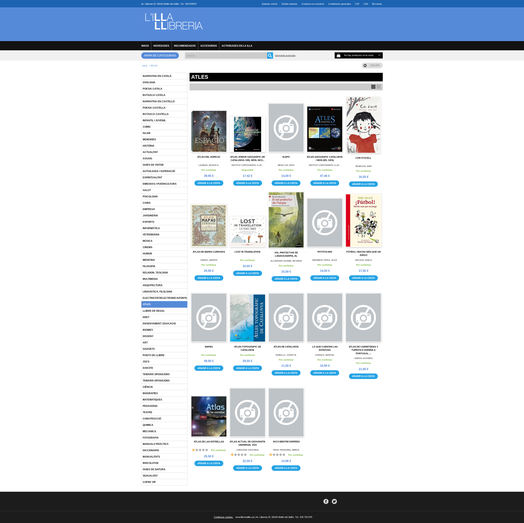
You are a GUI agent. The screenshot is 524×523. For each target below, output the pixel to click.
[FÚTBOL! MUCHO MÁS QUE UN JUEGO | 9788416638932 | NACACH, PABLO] (363, 219)
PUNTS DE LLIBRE (154, 355)
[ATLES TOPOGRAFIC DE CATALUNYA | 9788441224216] (247, 314)
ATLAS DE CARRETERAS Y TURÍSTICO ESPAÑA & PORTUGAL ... (363, 350)
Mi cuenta (377, 4)
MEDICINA (149, 260)
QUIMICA (148, 425)
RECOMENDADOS (185, 45)
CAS (366, 4)
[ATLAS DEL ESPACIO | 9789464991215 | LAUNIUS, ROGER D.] (209, 125)
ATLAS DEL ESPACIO (208, 157)
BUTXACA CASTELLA (156, 114)
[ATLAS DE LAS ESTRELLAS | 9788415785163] (209, 409)
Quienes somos (270, 4)
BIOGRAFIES (150, 393)
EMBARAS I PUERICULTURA (160, 183)
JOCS (146, 361)
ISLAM (146, 133)
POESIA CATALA (152, 88)
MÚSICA (147, 241)
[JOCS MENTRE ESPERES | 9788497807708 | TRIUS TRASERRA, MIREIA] (286, 409)
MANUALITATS (151, 456)
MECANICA (149, 431)
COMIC (147, 126)
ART (145, 342)
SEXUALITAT (150, 475)
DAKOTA (148, 368)
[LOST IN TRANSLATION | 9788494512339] (247, 219)
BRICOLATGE (151, 463)
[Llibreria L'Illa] (173, 34)
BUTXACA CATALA (154, 95)
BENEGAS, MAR (364, 166)
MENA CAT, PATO (286, 165)
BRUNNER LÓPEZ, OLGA (324, 260)
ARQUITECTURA (153, 285)
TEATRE (147, 412)
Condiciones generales (339, 4)
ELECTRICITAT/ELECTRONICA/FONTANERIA (169, 298)
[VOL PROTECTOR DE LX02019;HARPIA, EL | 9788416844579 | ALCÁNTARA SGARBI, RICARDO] (286, 219)
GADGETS (149, 349)
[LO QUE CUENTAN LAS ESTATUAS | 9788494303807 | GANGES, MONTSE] (324, 314)
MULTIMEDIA (150, 279)
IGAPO (286, 157)
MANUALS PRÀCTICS (155, 444)
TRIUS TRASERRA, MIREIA (286, 450)
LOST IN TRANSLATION (247, 252)
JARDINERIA (150, 215)
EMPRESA (149, 209)
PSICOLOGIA (150, 196)
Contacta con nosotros (313, 4)
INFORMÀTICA (151, 228)
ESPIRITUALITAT (152, 177)
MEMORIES (149, 139)
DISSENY (148, 336)
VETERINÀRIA (151, 234)
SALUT (147, 190)
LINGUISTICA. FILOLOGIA (157, 291)
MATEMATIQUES (152, 399)
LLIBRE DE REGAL (154, 310)
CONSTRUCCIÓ (152, 418)
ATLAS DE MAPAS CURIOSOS (209, 252)
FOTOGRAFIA (151, 437)
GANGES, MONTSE (324, 355)
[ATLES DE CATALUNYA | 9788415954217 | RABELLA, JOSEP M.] (286, 314)
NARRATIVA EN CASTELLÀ (159, 101)
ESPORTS (148, 221)
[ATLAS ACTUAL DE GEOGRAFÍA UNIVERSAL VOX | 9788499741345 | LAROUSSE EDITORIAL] (247, 409)
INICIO (145, 45)
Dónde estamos (289, 4)
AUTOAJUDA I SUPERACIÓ (159, 171)
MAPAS (209, 346)
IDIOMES (148, 329)
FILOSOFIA (149, 266)
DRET (146, 317)
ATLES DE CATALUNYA (286, 346)
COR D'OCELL (363, 158)
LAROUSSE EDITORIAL (247, 450)
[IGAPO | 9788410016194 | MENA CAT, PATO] (286, 125)
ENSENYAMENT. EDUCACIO (159, 323)
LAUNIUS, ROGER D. (209, 165)
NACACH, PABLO (363, 260)
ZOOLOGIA (149, 82)
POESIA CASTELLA (154, 107)
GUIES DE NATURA (154, 469)
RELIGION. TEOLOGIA (155, 272)
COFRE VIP (149, 482)
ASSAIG (147, 158)
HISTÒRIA (148, 145)
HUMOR (147, 253)
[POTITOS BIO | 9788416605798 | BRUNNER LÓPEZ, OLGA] (324, 219)
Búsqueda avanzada (285, 55)
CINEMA (147, 247)
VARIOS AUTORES (363, 358)
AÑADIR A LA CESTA (209, 183)
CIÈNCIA (148, 387)
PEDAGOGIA (150, 406)
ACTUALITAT (150, 152)
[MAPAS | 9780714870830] (209, 314)
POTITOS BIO (324, 252)
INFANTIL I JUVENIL (154, 120)
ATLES (147, 304)
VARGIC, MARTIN (208, 260)
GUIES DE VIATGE (153, 164)
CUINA (147, 202)
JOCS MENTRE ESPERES (286, 441)
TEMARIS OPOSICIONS (156, 374)
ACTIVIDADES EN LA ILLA (237, 45)
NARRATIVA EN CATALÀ (157, 76)
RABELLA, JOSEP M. (286, 355)
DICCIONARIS (151, 450)
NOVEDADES (161, 45)
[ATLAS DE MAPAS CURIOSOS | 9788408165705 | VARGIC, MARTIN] (209, 219)
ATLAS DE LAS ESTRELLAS (209, 441)
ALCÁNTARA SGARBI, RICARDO (286, 261)
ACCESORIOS (208, 45)
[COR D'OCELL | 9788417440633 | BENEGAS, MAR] (363, 125)
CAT (357, 4)
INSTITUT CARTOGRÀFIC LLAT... (247, 165)
